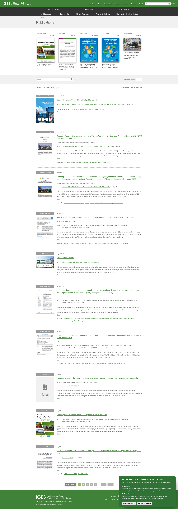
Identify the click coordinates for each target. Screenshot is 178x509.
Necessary (127, 486)
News (99, 4)
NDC (75, 474)
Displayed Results (129, 79)
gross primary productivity (126, 318)
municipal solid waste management (74, 203)
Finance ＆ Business (103, 14)
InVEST (84, 243)
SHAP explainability (100, 363)
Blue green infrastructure (114, 363)
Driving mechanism (112, 243)
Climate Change (53, 9)
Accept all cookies (144, 503)
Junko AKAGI (85, 104)
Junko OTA (102, 104)
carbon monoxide (104, 318)
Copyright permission (117, 499)
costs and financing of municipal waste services (109, 203)
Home (37, 18)
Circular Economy (124, 9)
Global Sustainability (46, 14)
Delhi (123, 363)
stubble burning (78, 321)
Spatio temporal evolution (98, 243)
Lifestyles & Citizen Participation (127, 14)
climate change (113, 318)
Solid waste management (71, 162)
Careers (133, 4)
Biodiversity (89, 9)
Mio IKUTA (130, 104)
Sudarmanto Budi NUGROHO (70, 386)
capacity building (90, 203)
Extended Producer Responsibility (100, 162)
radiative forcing (68, 321)
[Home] (24, 4)
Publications (108, 4)
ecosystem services (69, 243)
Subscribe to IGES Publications (131, 88)
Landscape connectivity (81, 363)
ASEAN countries (69, 474)
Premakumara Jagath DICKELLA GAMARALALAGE (77, 146)
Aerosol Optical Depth (70, 318)
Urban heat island (69, 363)
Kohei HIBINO (94, 104)
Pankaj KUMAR (89, 225)
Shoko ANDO (122, 104)
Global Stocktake (83, 474)
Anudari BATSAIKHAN (68, 262)
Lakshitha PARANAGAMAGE (101, 146)
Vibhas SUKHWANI (81, 262)
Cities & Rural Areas (83, 14)
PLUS (88, 243)
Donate (141, 4)
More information (166, 482)
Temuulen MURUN (67, 458)
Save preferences (129, 503)
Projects (125, 4)
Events (117, 4)
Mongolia (78, 243)
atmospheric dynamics (91, 318)
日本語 (173, 4)
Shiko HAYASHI (75, 104)
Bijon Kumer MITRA (93, 262)
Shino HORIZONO (112, 104)
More (58, 112)
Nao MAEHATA (66, 104)
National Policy (65, 14)
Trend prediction (123, 243)
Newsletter (114, 496)
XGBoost (91, 363)
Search (72, 78)
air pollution (80, 318)
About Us (92, 4)
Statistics (127, 494)
